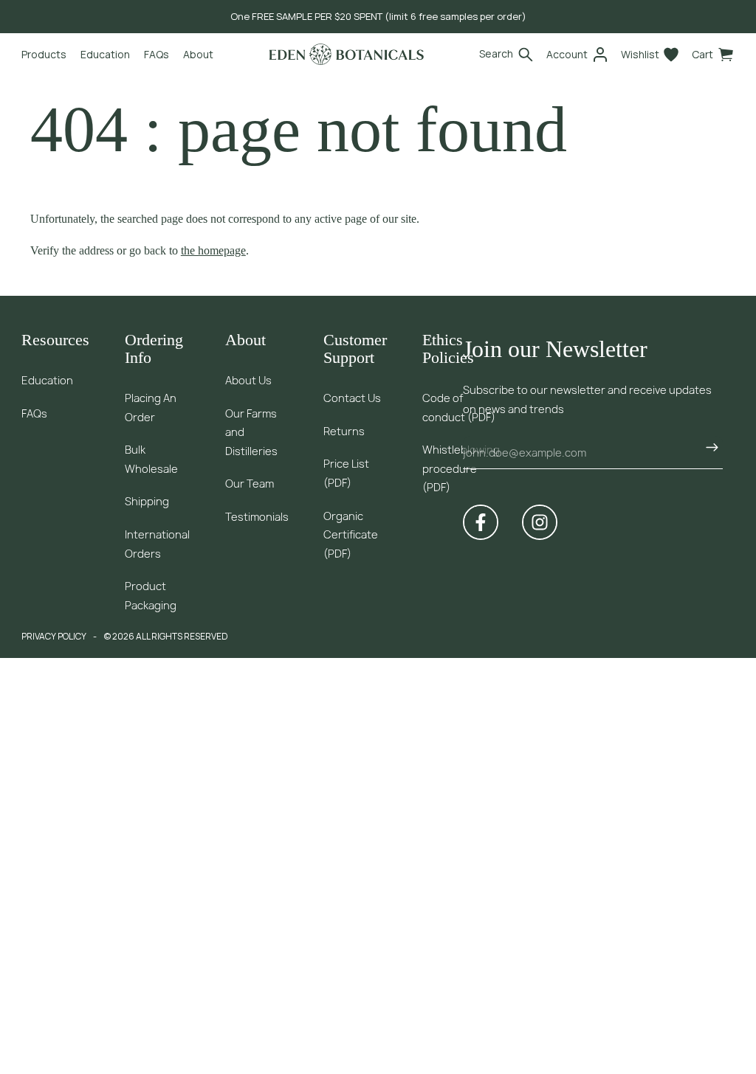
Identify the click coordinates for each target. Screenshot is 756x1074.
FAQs (34, 413)
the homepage (213, 250)
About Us (248, 380)
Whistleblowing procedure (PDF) (461, 468)
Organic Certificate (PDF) (350, 535)
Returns (344, 431)
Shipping (147, 501)
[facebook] (480, 522)
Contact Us (352, 398)
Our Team (249, 484)
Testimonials (257, 517)
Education (47, 380)
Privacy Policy (53, 636)
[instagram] (539, 522)
